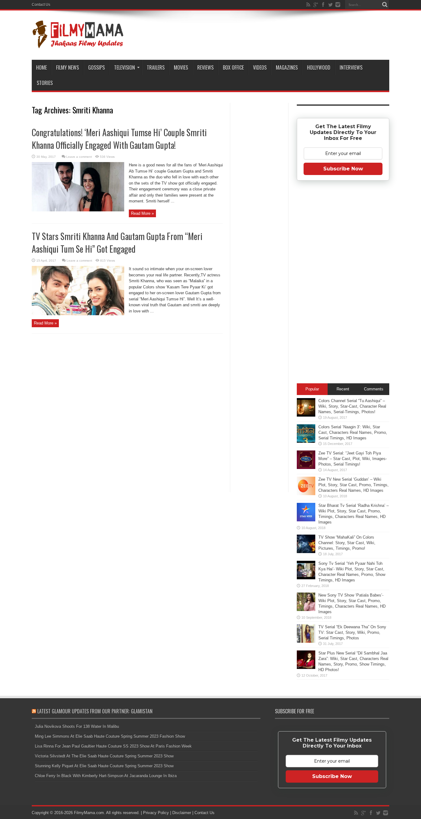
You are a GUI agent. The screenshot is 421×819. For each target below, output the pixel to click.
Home (41, 67)
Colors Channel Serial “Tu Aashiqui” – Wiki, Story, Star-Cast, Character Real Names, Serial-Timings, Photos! (352, 406)
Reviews (205, 67)
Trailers (156, 67)
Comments (373, 389)
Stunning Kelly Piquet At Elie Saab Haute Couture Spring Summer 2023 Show (104, 766)
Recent (343, 389)
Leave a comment (79, 156)
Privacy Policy (156, 812)
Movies (181, 67)
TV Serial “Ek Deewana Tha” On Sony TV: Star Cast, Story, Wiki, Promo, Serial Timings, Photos (352, 632)
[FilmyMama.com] (78, 44)
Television (124, 67)
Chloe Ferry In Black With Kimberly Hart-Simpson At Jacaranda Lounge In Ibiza (106, 775)
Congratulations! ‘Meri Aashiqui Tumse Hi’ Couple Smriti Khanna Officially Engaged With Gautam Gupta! (119, 138)
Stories (45, 83)
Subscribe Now (343, 169)
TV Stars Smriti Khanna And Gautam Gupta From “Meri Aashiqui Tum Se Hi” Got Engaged (117, 242)
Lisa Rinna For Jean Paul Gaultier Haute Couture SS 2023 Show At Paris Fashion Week (113, 746)
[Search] (384, 4)
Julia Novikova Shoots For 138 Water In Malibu (77, 726)
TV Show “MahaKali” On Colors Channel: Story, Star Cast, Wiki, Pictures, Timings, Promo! (346, 543)
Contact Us (41, 4)
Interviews (351, 67)
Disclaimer (181, 812)
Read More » (142, 213)
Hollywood (318, 67)
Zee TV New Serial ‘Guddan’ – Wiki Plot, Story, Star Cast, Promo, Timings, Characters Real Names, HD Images (353, 485)
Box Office (233, 67)
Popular (312, 389)
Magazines (287, 67)
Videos (260, 67)
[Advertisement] (259, 201)
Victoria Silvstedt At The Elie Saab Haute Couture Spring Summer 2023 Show (104, 756)
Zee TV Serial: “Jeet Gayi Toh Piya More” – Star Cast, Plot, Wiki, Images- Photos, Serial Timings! (352, 459)
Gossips (96, 67)
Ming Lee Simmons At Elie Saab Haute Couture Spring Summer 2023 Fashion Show (110, 736)
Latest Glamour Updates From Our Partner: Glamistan (95, 711)
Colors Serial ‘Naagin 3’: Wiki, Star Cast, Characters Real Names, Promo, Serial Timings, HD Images (352, 432)
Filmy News (67, 67)
